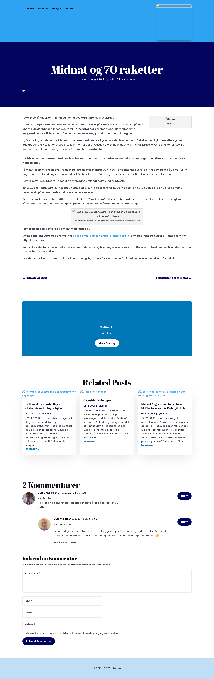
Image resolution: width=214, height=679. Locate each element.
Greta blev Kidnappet (97, 400)
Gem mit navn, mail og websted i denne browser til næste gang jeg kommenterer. (73, 633)
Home (30, 8)
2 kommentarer (126, 79)
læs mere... (32, 448)
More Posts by (107, 343)
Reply (184, 495)
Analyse (56, 8)
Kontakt (69, 8)
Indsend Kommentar (38, 641)
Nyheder (43, 8)
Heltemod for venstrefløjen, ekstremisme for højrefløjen (43, 406)
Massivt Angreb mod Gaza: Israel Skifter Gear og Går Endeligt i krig (163, 406)
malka (85, 79)
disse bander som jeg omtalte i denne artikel (101, 236)
